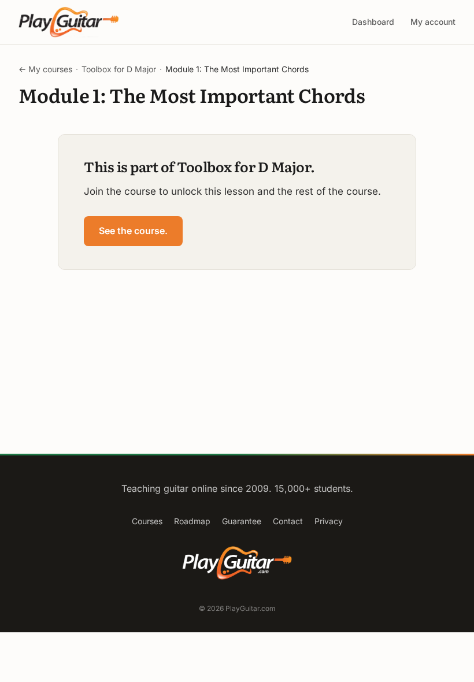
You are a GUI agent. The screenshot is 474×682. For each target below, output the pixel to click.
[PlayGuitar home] (68, 22)
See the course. (133, 230)
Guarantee (241, 521)
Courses (147, 521)
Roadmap (192, 521)
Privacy (328, 521)
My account (433, 22)
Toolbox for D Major (119, 69)
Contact (288, 521)
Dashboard (373, 22)
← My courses (45, 69)
